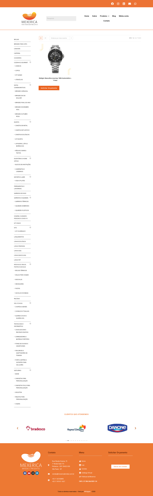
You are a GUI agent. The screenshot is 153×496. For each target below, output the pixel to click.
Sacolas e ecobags (21, 293)
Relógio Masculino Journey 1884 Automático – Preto (55, 79)
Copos (17, 70)
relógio (17, 299)
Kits (15, 228)
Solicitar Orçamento (49, 88)
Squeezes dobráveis (22, 206)
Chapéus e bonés (21, 307)
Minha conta (124, 16)
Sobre (94, 16)
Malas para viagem (22, 275)
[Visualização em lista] (45, 38)
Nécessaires (19, 284)
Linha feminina (19, 246)
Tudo (139, 38)
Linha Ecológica (20, 241)
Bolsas (16, 39)
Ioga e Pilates (20, 181)
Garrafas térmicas (22, 201)
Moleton (18, 392)
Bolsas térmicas (21, 270)
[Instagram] (118, 3)
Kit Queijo (18, 75)
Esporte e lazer (19, 177)
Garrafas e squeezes (21, 198)
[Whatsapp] (135, 3)
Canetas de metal (21, 125)
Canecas (18, 66)
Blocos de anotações (23, 164)
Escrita (16, 122)
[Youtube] (29, 473)
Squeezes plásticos (22, 210)
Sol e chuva (18, 303)
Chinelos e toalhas (22, 311)
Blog (114, 16)
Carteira (17, 53)
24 (135, 38)
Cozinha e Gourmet (21, 62)
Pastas (17, 288)
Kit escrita (19, 139)
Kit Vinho (17, 223)
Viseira (17, 404)
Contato (106, 21)
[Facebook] (112, 3)
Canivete (17, 49)
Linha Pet (17, 260)
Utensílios (19, 79)
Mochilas (18, 279)
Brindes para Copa (20, 44)
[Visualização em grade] (41, 38)
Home (86, 16)
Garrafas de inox (20, 193)
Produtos (103, 16)
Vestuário (17, 370)
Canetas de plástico (22, 130)
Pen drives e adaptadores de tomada (21, 353)
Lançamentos (19, 237)
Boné (17, 374)
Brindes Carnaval (21, 91)
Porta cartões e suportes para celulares (21, 362)
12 (133, 38)
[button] (104, 16)
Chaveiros (17, 58)
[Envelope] (129, 3)
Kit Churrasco (20, 231)
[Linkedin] (123, 3)
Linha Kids (17, 251)
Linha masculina (20, 255)
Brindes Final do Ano (22, 102)
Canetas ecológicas (22, 134)
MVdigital (87, 491)
